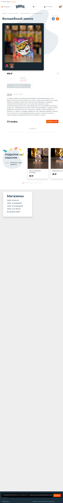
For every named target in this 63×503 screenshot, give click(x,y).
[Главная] (20, 6)
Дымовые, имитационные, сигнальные (43, 501)
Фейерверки (5, 501)
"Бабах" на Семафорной (14, 203)
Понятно (57, 495)
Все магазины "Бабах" (13, 212)
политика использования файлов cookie (41, 495)
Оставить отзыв (52, 121)
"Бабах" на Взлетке (13, 200)
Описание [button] (9, 94)
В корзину (20, 86)
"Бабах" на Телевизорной (15, 206)
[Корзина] (60, 7)
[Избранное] (40, 6)
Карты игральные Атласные (35, 171)
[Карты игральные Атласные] (38, 158)
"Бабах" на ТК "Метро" (14, 209)
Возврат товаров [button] (18, 94)
